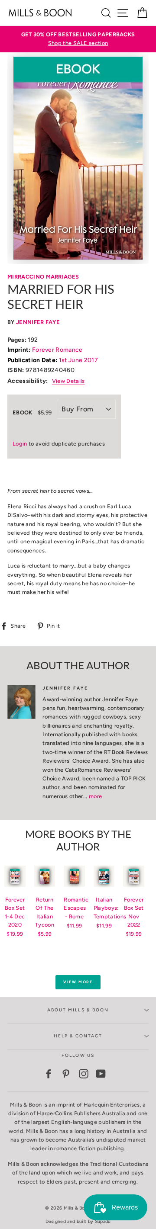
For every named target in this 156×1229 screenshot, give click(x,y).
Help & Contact (78, 1036)
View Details (68, 381)
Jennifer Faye (38, 322)
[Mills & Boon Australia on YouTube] (101, 1073)
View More (78, 981)
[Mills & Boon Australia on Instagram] (83, 1073)
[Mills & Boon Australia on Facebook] (48, 1073)
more (95, 796)
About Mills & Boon (78, 1010)
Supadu (103, 1221)
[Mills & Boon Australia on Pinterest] (66, 1073)
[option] (78, 39)
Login (20, 443)
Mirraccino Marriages (43, 276)
